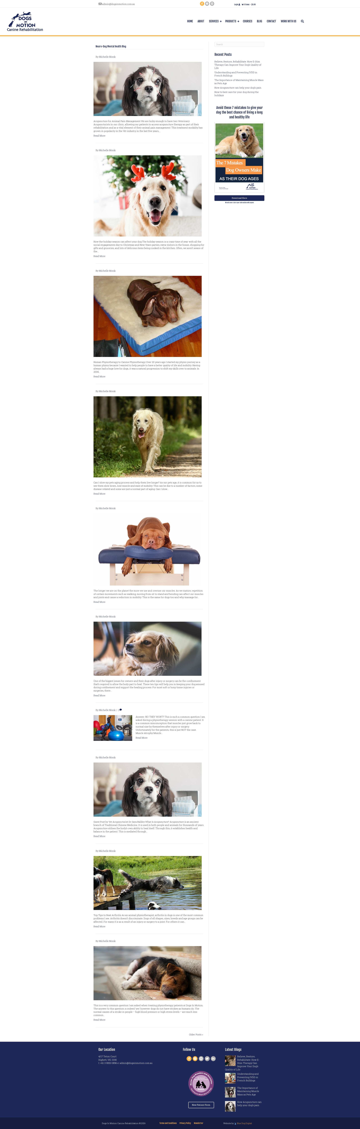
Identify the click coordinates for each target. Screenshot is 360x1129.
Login (236, 4)
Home (190, 21)
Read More (99, 135)
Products (230, 21)
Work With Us (288, 21)
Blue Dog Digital (244, 1123)
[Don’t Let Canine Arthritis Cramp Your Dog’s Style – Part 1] (148, 882)
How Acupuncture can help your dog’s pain (237, 87)
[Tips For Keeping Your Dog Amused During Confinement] (148, 648)
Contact (271, 21)
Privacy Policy (185, 1123)
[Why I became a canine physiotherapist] (148, 316)
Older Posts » (196, 1034)
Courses (247, 21)
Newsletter (198, 1123)
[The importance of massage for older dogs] (148, 549)
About (201, 21)
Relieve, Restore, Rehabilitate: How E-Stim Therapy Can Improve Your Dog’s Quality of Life (237, 64)
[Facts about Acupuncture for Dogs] (148, 789)
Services (214, 21)
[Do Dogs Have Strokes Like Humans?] (148, 972)
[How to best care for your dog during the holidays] (148, 195)
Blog (259, 21)
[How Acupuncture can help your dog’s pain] (148, 88)
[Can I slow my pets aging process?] (148, 436)
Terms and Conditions (168, 1123)
